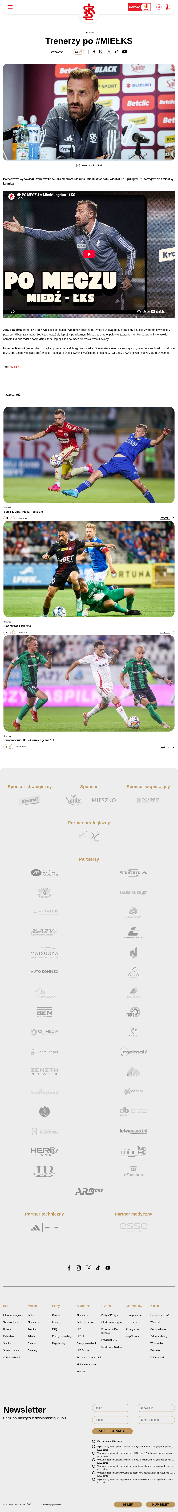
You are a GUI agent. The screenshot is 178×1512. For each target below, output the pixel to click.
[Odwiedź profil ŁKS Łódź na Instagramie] (78, 1268)
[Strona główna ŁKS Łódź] (89, 12)
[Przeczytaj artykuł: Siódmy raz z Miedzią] (89, 569)
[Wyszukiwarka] (159, 6)
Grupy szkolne (158, 1329)
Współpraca (132, 1336)
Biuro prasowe (134, 1315)
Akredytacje (132, 1329)
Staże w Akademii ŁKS (89, 1357)
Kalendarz (8, 1336)
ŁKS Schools (84, 1350)
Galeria (32, 1343)
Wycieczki (155, 1322)
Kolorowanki (157, 1357)
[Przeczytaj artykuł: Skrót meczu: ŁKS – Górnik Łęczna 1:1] (89, 683)
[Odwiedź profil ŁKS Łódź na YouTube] (108, 1268)
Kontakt (81, 1371)
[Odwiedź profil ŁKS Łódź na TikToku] (98, 1268)
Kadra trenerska (85, 1322)
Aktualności (34, 1322)
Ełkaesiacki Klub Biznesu (110, 1331)
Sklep (128, 1504)
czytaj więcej (102, 1449)
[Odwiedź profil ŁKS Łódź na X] (88, 1268)
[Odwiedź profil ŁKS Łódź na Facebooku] (69, 1268)
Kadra (31, 1315)
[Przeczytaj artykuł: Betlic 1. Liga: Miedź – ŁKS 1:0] (89, 454)
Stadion (7, 1343)
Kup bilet (160, 1504)
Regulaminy (58, 1343)
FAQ (54, 1329)
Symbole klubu (11, 1322)
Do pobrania (132, 1322)
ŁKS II (80, 1329)
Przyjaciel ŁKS (109, 1339)
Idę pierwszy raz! (159, 1315)
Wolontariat (156, 1343)
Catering (32, 1350)
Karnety (56, 1322)
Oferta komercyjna (111, 1322)
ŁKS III (80, 1336)
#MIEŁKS (16, 366)
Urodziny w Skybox (111, 1347)
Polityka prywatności (52, 1504)
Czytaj (165, 518)
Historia (7, 1329)
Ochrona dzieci (11, 1357)
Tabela (31, 1336)
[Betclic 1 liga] (139, 6)
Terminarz (33, 1329)
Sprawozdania (11, 1350)
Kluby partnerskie (86, 1364)
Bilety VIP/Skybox (110, 1315)
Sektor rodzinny (159, 1336)
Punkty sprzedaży (62, 1336)
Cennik (56, 1315)
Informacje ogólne (13, 1315)
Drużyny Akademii (86, 1343)
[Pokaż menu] (10, 7)
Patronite (155, 1350)
